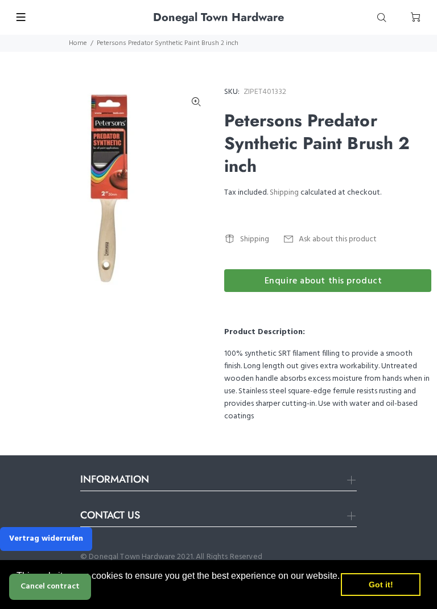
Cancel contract (50, 586)
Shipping (284, 192)
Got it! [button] (381, 584)
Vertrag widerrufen (46, 538)
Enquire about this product (323, 281)
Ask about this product (338, 239)
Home (78, 43)
